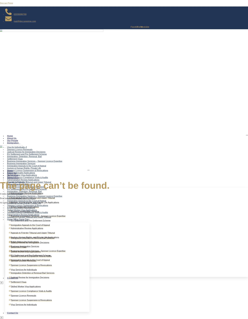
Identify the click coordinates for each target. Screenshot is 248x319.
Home (10, 136)
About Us (11, 138)
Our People (12, 141)
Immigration (13, 143)
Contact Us (12, 313)
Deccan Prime (6, 3)
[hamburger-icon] (247, 135)
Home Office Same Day (18, 219)
